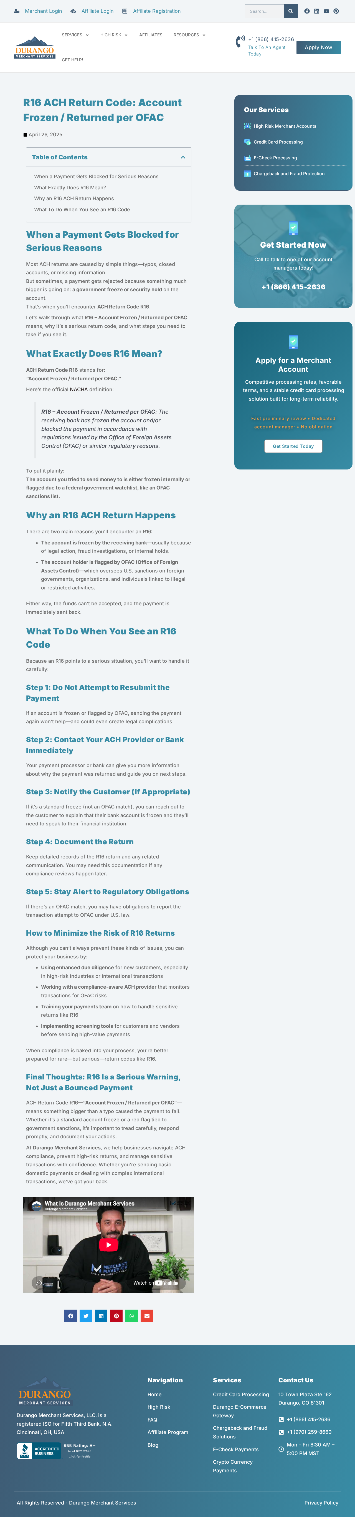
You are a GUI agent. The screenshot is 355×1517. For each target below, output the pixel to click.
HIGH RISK (110, 34)
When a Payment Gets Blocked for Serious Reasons (96, 176)
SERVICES (72, 34)
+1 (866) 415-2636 (271, 39)
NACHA (79, 389)
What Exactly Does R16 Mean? (70, 187)
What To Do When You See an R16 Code (82, 209)
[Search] (291, 11)
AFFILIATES (151, 34)
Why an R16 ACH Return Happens (74, 198)
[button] (183, 157)
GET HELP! (72, 59)
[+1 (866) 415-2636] (240, 41)
